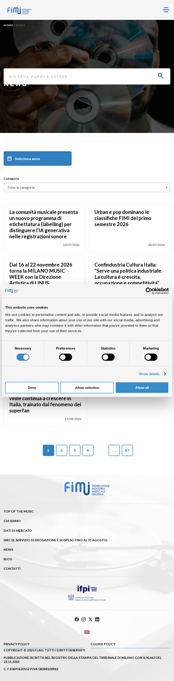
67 (127, 450)
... (114, 450)
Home (8, 25)
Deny (32, 387)
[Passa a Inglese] (87, 632)
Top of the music (19, 511)
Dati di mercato (18, 530)
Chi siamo (12, 521)
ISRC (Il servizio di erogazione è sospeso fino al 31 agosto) (55, 540)
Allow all (142, 387)
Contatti (12, 568)
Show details (149, 374)
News (8, 549)
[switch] (65, 357)
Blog (8, 559)
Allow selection (87, 387)
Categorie (11, 178)
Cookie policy (103, 644)
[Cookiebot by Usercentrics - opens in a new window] (149, 291)
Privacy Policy (16, 644)
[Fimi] (19, 10)
